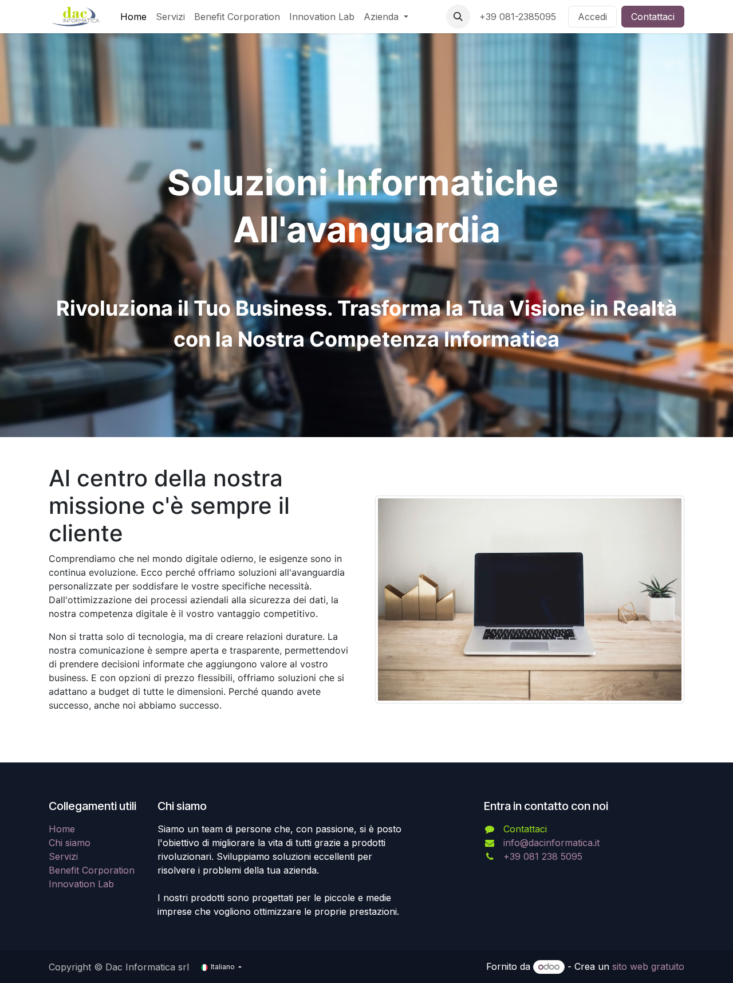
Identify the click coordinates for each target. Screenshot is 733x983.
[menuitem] (133, 16)
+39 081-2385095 (519, 16)
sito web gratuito (648, 966)
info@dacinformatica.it (551, 842)
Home (62, 829)
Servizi (63, 856)
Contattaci (653, 16)
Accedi (592, 16)
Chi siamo (69, 842)
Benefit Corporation (92, 870)
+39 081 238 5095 (542, 856)
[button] (458, 17)
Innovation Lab (81, 884)
